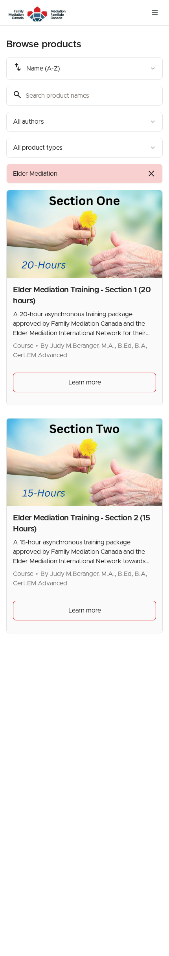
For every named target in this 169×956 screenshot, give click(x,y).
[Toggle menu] (155, 12)
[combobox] (84, 68)
